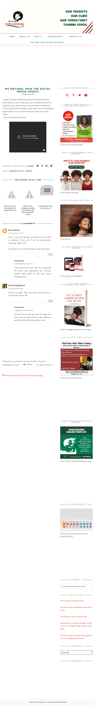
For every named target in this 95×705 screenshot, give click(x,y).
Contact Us (75, 36)
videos (28, 171)
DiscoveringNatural (16, 285)
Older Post (44, 365)
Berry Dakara (14, 230)
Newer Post (12, 365)
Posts (38, 36)
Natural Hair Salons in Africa (47, 42)
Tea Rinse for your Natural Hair (73, 616)
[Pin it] (51, 166)
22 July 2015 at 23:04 (15, 289)
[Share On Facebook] (42, 166)
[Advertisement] (19, 61)
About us (25, 36)
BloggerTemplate (61, 702)
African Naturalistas (41, 702)
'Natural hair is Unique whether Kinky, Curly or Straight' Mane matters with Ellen (76, 626)
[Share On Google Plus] (47, 166)
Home (12, 36)
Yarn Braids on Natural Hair (72, 600)
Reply (50, 254)
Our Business (55, 36)
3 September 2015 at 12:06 (23, 310)
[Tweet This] (38, 166)
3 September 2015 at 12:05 (23, 264)
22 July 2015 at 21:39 (15, 233)
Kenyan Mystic (17, 171)
